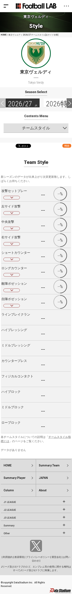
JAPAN (43, 477)
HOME (4, 35)
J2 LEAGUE (10, 510)
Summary (9, 525)
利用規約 (8, 557)
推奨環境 (19, 557)
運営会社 (56, 557)
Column (9, 490)
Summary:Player (15, 477)
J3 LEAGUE (10, 517)
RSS (66, 145)
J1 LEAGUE (10, 502)
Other (7, 533)
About (42, 490)
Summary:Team (49, 465)
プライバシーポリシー (38, 557)
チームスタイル (36, 128)
